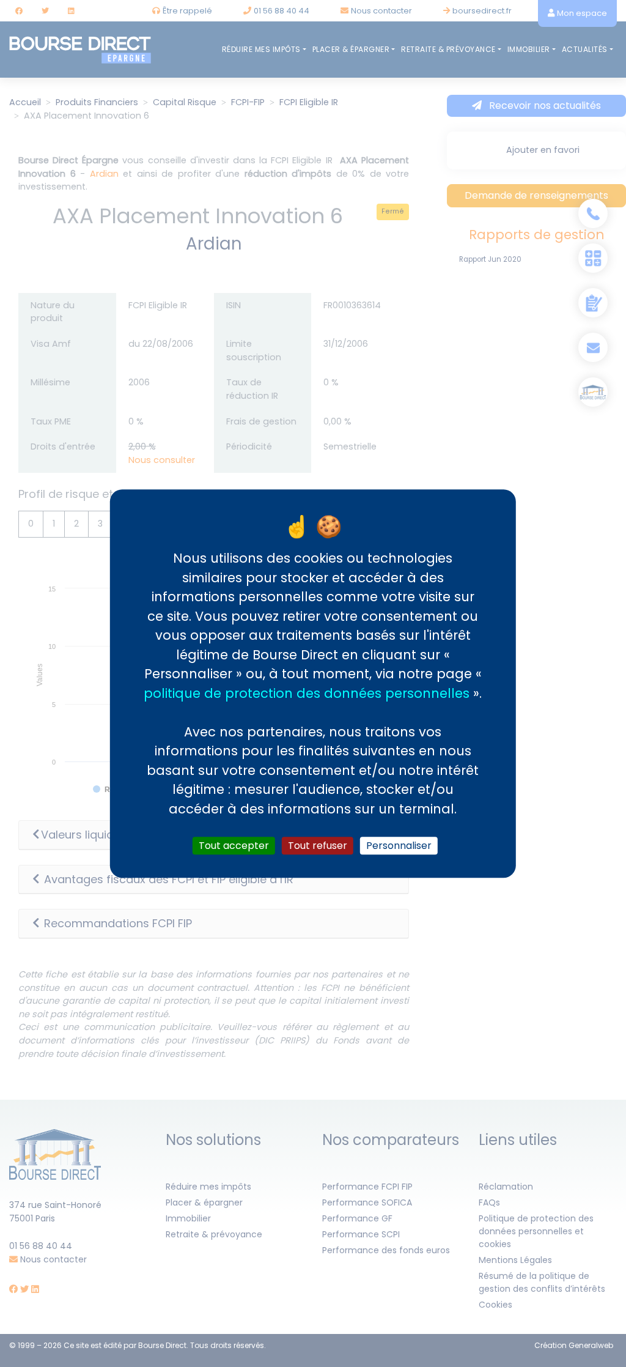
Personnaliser (399, 846)
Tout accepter (234, 846)
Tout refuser (317, 846)
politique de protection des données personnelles (307, 693)
